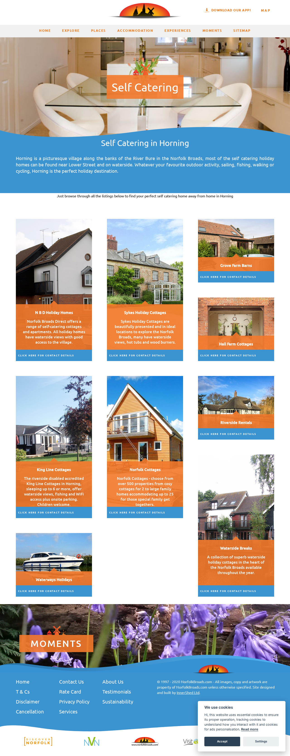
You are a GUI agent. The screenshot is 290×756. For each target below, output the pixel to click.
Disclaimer (27, 701)
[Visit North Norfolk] (91, 745)
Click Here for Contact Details (46, 355)
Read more (249, 729)
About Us (112, 681)
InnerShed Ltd (188, 692)
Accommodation (135, 30)
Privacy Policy (74, 701)
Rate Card (70, 691)
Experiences (177, 30)
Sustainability (117, 701)
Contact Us (71, 681)
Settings (261, 741)
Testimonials (116, 691)
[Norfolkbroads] (145, 745)
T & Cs (23, 691)
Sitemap (242, 30)
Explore (71, 30)
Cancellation (30, 711)
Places (98, 30)
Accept (222, 741)
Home (45, 30)
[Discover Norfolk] (38, 745)
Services (68, 711)
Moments (212, 30)
